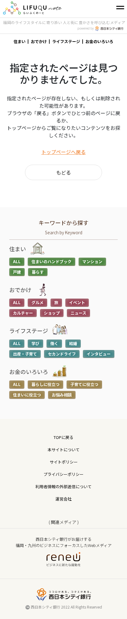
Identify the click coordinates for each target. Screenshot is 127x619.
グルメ (37, 302)
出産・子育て (25, 354)
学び (35, 343)
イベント (77, 302)
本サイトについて (63, 449)
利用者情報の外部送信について (63, 486)
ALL (17, 261)
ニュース (78, 313)
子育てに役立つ (84, 384)
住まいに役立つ (27, 395)
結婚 (73, 343)
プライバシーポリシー (63, 474)
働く (54, 343)
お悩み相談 (62, 395)
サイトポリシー (64, 462)
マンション (92, 261)
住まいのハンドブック (51, 261)
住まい (20, 41)
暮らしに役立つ (45, 384)
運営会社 (63, 499)
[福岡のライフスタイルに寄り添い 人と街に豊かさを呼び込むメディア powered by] (31, 7)
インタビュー (99, 354)
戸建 (17, 272)
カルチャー (23, 313)
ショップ (52, 313)
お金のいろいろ (99, 41)
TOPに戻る (63, 437)
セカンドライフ (62, 354)
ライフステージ (66, 41)
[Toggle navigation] (120, 7)
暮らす (38, 272)
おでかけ (39, 41)
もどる (63, 172)
